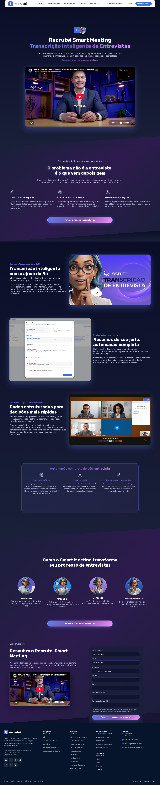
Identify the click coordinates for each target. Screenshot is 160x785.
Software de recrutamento (78, 737)
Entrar (131, 3)
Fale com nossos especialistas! (80, 220)
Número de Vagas (98, 692)
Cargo (94, 684)
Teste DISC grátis (75, 768)
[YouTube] (20, 760)
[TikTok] (6, 765)
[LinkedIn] (11, 760)
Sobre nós (46, 734)
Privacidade (147, 781)
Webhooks (73, 754)
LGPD (154, 781)
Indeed (98, 759)
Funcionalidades (69, 3)
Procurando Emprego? (116, 3)
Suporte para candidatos (51, 751)
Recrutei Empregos (49, 747)
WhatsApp (96, 667)
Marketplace (100, 755)
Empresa (95, 676)
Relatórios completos (77, 747)
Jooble (98, 762)
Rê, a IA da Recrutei (76, 740)
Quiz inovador (100, 740)
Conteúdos (92, 3)
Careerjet (99, 769)
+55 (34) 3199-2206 (131, 740)
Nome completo (98, 650)
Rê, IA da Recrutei (54, 3)
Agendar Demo (142, 3)
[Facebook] (6, 760)
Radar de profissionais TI (104, 744)
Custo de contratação (103, 737)
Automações (74, 761)
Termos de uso (137, 781)
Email (94, 659)
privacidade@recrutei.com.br (134, 747)
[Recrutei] (17, 3)
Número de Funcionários (101, 701)
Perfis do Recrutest (102, 747)
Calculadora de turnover (104, 734)
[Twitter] (11, 765)
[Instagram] (16, 760)
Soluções (39, 3)
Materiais (46, 744)
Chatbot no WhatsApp (77, 744)
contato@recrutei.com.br (133, 744)
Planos (83, 3)
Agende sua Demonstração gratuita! (116, 717)
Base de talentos (75, 751)
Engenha (99, 766)
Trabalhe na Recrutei (50, 740)
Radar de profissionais (77, 765)
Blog (44, 737)
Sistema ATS (74, 734)
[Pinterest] (16, 765)
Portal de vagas (75, 758)
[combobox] (96, 671)
